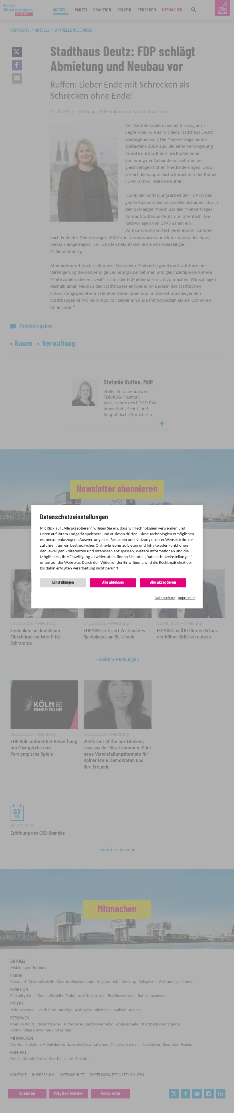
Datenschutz (165, 598)
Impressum (186, 598)
